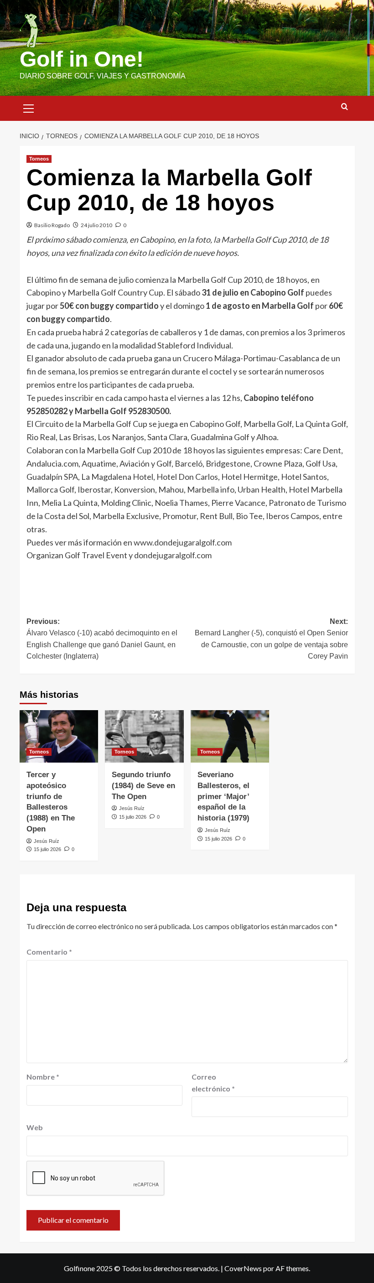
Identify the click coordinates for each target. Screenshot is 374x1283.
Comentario (49, 951)
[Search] (344, 107)
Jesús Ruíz (46, 841)
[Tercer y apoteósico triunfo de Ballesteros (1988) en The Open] (59, 736)
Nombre (42, 1076)
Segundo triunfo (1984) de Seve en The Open (143, 785)
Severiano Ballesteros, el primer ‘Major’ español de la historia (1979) (223, 796)
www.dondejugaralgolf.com (183, 542)
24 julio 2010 (96, 225)
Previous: (101, 639)
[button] (29, 107)
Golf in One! (82, 59)
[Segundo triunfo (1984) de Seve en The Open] (144, 736)
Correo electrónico (213, 1082)
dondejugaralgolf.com (173, 555)
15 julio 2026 (47, 849)
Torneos (39, 158)
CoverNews (243, 1268)
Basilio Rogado (52, 225)
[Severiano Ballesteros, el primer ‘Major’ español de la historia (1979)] (230, 736)
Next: (271, 639)
